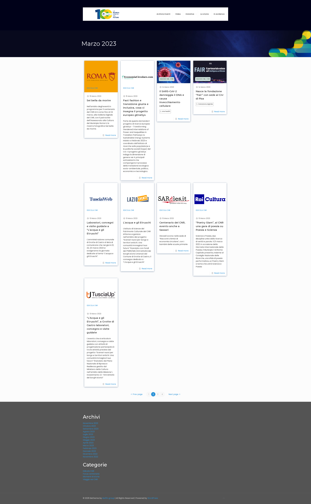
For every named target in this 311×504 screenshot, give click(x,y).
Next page (173, 394)
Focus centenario (91, 473)
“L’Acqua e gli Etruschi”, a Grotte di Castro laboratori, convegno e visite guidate (100, 325)
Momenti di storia (91, 476)
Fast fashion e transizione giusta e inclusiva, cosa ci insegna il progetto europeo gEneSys (135, 107)
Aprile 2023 (88, 442)
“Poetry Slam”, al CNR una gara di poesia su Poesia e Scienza (210, 226)
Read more (110, 135)
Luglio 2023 (88, 434)
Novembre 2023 (90, 423)
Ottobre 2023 (89, 426)
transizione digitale (205, 104)
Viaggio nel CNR (166, 79)
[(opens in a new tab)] (101, 76)
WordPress (152, 498)
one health (166, 111)
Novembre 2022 (90, 456)
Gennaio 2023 (89, 451)
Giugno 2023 (89, 437)
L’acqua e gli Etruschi (137, 222)
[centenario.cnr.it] (107, 14)
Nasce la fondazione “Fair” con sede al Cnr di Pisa (210, 95)
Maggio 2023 (89, 440)
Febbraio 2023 (89, 448)
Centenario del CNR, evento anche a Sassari (172, 226)
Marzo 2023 (88, 445)
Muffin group (108, 498)
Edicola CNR (92, 88)
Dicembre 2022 (90, 454)
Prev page (138, 394)
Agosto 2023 (89, 431)
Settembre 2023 (90, 428)
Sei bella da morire (99, 100)
